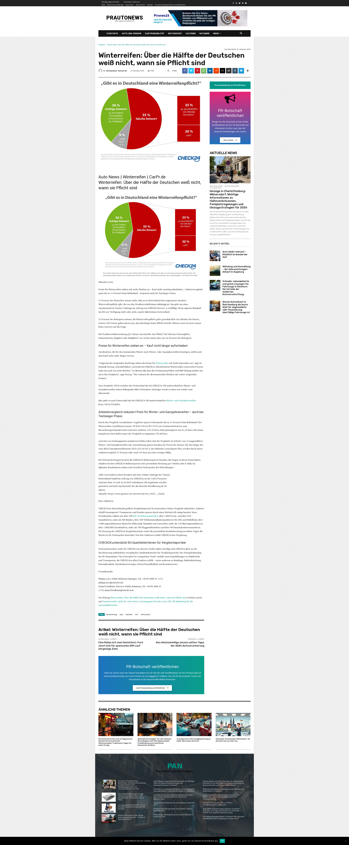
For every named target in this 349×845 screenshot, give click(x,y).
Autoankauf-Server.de (116, 71)
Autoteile (129, 614)
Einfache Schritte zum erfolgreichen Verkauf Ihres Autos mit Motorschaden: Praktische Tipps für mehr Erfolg (115, 742)
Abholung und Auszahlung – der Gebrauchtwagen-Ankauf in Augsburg (236, 269)
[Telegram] (241, 70)
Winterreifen (162, 363)
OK (222, 841)
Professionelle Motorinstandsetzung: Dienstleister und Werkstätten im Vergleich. (223, 790)
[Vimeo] (242, 3)
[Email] (222, 70)
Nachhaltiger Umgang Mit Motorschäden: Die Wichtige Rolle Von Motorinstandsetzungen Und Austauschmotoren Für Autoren (174, 783)
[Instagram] (236, 3)
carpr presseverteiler (231, 186)
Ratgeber (102, 45)
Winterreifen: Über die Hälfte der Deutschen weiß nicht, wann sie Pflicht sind (148, 597)
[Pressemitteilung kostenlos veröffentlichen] (199, 18)
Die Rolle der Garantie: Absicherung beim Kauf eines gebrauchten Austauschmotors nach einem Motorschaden (173, 797)
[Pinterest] (197, 70)
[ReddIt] (216, 70)
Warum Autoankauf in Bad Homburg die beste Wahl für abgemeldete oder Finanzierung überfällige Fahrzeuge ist (236, 307)
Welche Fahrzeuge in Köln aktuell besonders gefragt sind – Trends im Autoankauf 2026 (131, 817)
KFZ (136, 614)
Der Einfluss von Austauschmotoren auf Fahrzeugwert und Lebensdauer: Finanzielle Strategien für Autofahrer (174, 790)
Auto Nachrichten (216, 186)
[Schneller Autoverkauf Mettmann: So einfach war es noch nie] (233, 724)
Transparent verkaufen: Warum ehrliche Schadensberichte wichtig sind (218, 804)
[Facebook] (233, 3)
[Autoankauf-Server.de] (100, 71)
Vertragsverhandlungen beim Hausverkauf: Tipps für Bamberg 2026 (173, 810)
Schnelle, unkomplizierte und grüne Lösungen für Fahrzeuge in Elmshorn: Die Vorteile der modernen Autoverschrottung (235, 288)
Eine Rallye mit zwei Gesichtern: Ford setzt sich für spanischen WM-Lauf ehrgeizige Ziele (120, 645)
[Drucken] (228, 70)
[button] (241, 33)
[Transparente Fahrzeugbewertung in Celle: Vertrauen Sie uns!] (194, 724)
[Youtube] (245, 3)
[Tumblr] (235, 70)
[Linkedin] (210, 70)
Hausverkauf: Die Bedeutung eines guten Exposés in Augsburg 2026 (173, 816)
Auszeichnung (111, 614)
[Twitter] (239, 3)
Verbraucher (145, 614)
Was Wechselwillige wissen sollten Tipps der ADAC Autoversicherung (180, 644)
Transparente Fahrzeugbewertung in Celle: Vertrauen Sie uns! (194, 740)
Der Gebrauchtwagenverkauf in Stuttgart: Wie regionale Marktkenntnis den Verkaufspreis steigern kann (223, 817)
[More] (248, 70)
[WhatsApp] (203, 70)
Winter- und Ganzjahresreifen (181, 400)
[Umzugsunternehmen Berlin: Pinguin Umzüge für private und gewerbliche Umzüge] (109, 808)
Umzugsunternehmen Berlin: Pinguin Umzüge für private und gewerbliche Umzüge (132, 807)
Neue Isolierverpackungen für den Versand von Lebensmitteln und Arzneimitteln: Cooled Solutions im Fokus (131, 797)
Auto (121, 614)
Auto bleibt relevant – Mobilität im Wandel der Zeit (235, 254)
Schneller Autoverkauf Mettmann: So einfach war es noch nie (233, 740)
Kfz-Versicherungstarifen (145, 515)
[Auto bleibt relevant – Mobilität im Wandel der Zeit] (215, 255)
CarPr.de (157, 176)
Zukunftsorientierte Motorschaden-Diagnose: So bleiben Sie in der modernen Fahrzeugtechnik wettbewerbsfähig (221, 797)
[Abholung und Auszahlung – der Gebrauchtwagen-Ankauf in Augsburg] (215, 270)
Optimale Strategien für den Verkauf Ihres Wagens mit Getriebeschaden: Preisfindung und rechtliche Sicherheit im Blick (154, 742)
